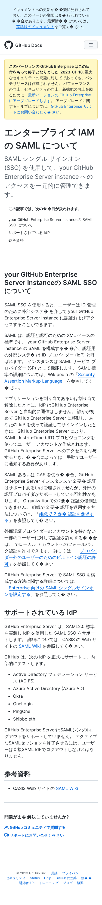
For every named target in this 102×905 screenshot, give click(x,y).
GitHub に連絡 (66, 878)
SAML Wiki (30, 646)
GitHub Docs (28, 45)
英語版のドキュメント (35, 26)
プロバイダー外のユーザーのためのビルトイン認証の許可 (50, 557)
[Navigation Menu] (91, 45)
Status (35, 878)
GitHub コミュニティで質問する (38, 827)
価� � (86, 878)
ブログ (68, 883)
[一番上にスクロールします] (90, 893)
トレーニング (48, 883)
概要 (80, 883)
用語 (54, 873)
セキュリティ (16, 878)
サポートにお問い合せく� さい (37, 835)
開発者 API (27, 883)
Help (47, 878)
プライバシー (72, 873)
